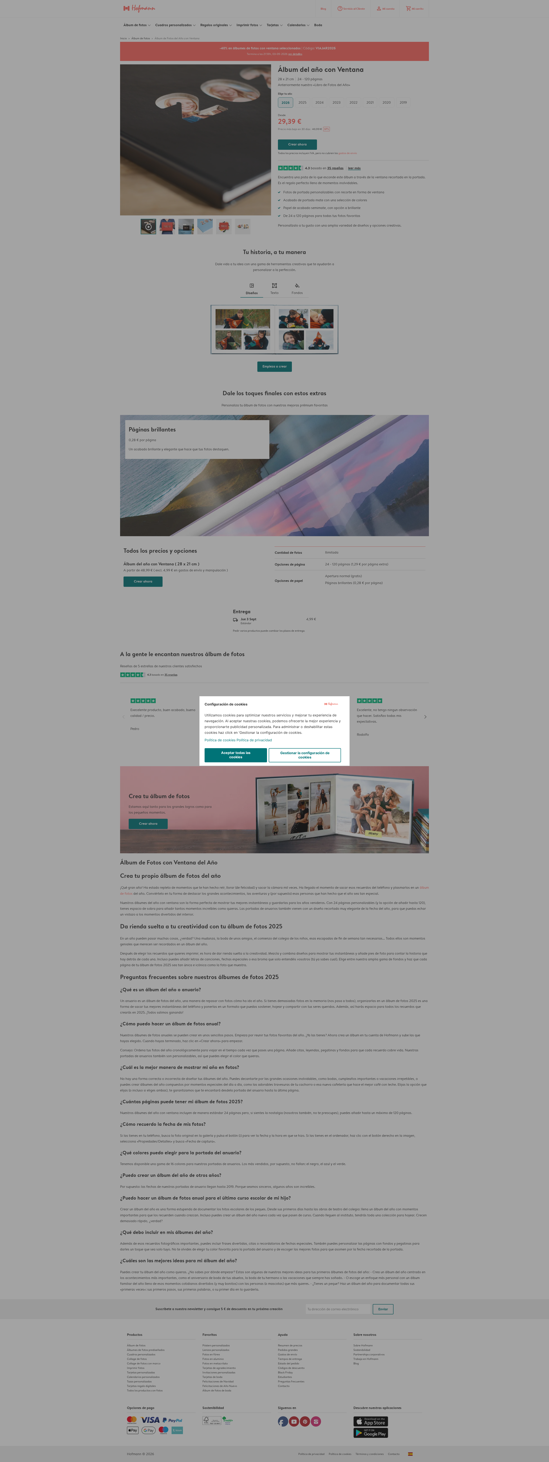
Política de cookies (220, 740)
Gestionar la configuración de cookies (305, 755)
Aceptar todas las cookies (235, 755)
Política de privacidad (254, 740)
